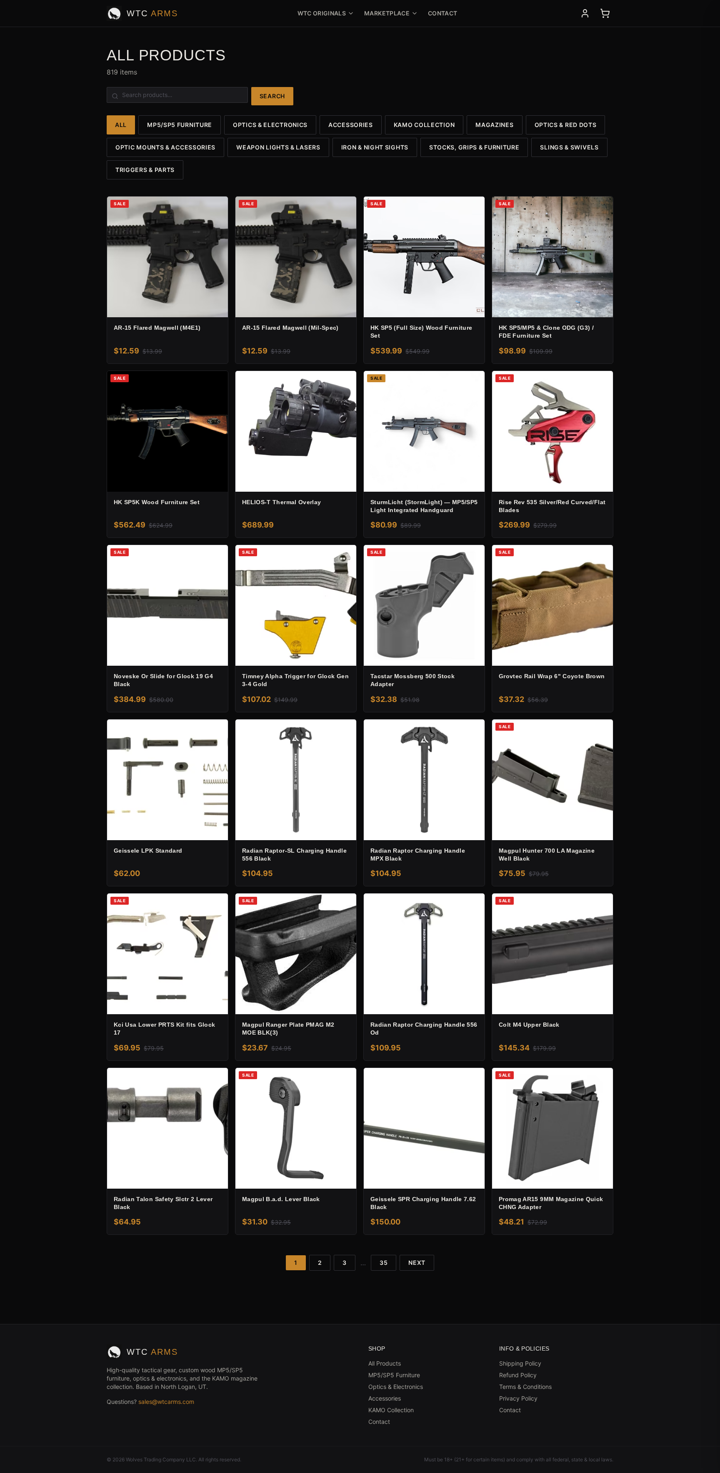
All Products (384, 1363)
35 (384, 1262)
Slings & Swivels (569, 147)
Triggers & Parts (145, 169)
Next (416, 1262)
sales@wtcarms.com (166, 1401)
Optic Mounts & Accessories (165, 147)
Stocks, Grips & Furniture (474, 147)
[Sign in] (585, 13)
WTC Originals (322, 13)
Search (272, 96)
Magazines (494, 124)
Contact (442, 13)
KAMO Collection (424, 124)
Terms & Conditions (525, 1386)
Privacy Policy (518, 1398)
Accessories (350, 124)
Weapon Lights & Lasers (278, 147)
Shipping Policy (520, 1363)
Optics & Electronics (270, 124)
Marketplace (387, 13)
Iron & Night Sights (374, 147)
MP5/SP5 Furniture (179, 124)
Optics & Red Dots (566, 124)
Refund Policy (518, 1374)
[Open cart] (605, 13)
